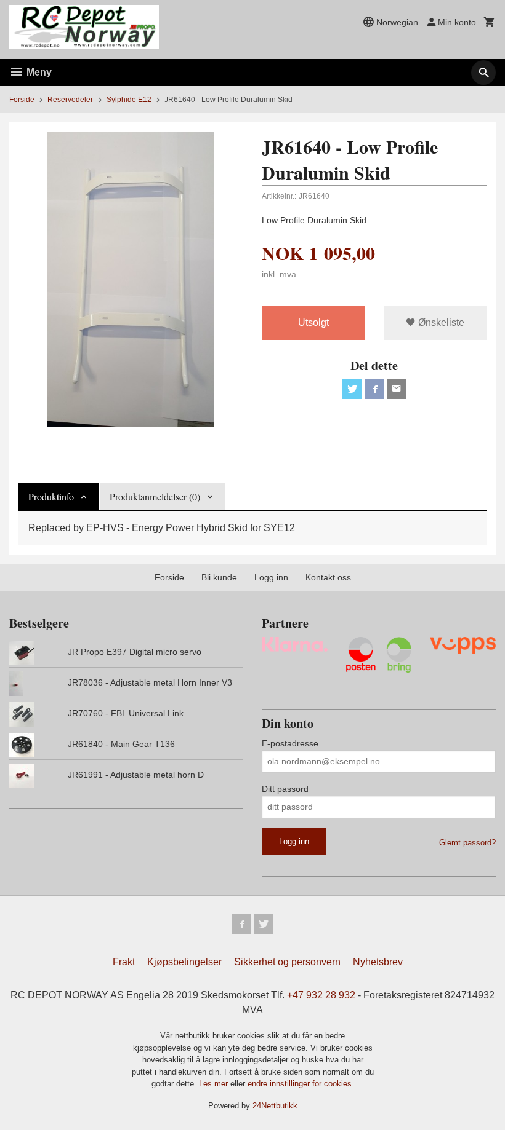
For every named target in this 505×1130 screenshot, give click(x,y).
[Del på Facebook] (374, 389)
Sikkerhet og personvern (287, 962)
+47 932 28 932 (321, 995)
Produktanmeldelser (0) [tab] (155, 496)
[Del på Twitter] (352, 389)
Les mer (214, 1083)
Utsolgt (313, 322)
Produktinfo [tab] (51, 496)
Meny (38, 72)
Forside (21, 99)
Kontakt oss (328, 577)
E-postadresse (290, 743)
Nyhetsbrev (378, 962)
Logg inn (271, 577)
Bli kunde (219, 577)
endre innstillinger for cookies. (301, 1083)
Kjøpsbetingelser (184, 962)
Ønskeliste (440, 322)
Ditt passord (285, 789)
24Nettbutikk (274, 1105)
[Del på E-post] (396, 389)
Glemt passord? (467, 842)
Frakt (124, 962)
